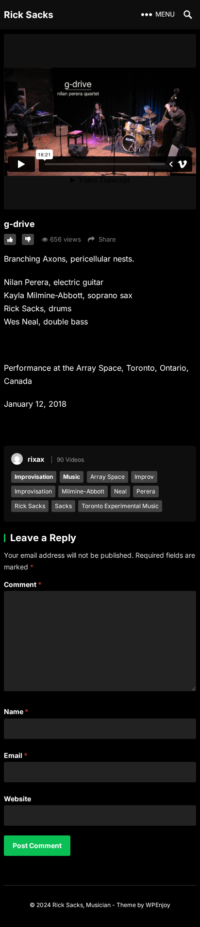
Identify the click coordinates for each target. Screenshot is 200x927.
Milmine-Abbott (83, 491)
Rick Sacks (28, 14)
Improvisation (34, 476)
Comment (23, 584)
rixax (36, 459)
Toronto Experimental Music (120, 506)
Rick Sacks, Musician (81, 904)
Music (71, 476)
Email (16, 755)
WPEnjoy (158, 904)
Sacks (63, 506)
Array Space (107, 476)
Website (17, 799)
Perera (145, 491)
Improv (144, 476)
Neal (120, 491)
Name (16, 711)
